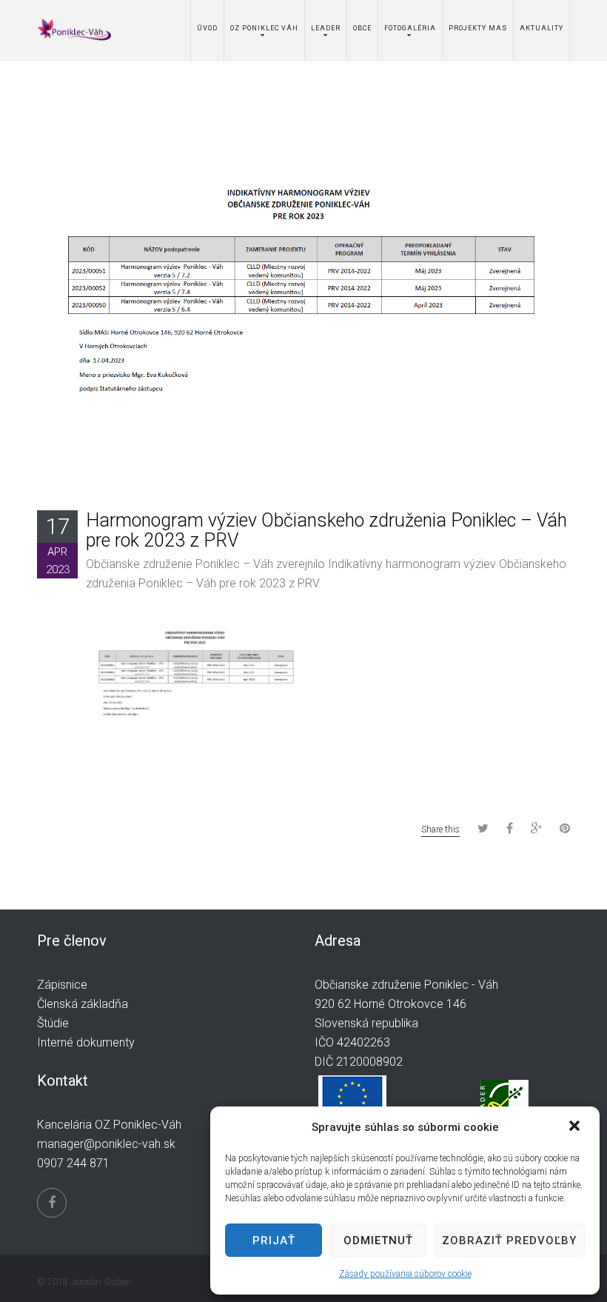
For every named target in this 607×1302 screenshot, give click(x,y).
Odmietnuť (378, 1240)
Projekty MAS (478, 28)
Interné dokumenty (86, 1042)
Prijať (273, 1240)
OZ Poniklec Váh (264, 28)
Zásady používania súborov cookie (405, 1274)
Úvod (207, 28)
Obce (362, 28)
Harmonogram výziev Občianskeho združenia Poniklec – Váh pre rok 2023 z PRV (326, 531)
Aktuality (541, 28)
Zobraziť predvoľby (509, 1240)
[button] (576, 1127)
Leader (326, 28)
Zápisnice (62, 985)
